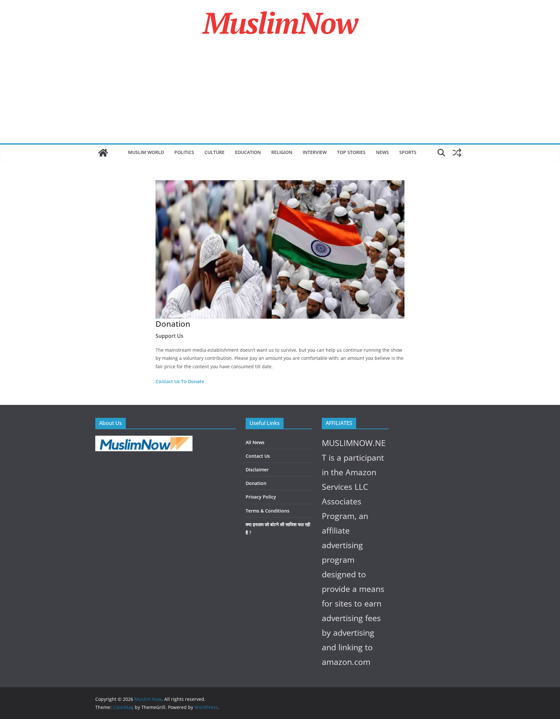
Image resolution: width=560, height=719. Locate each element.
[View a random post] (457, 152)
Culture (214, 152)
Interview (315, 152)
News (382, 152)
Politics (184, 152)
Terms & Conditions (267, 511)
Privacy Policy (261, 497)
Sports (407, 152)
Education (248, 152)
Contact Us (258, 456)
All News (255, 442)
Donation (256, 483)
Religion (281, 152)
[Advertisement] (280, 94)
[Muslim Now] (103, 152)
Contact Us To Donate (180, 381)
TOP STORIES (351, 152)
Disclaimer (257, 469)
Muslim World (146, 152)
